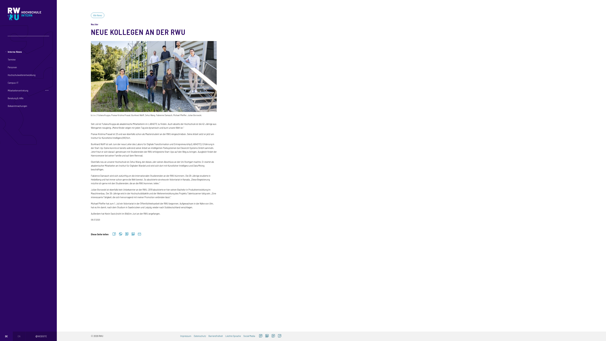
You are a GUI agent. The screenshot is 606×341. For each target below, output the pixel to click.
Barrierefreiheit (215, 335)
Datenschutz (200, 335)
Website (41, 336)
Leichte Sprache (233, 335)
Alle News (97, 15)
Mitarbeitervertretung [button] (18, 90)
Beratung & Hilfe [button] (15, 98)
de (6, 336)
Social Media (249, 335)
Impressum (185, 335)
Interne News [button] (15, 51)
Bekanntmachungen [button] (17, 105)
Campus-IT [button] (13, 82)
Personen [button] (12, 67)
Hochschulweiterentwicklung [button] (21, 74)
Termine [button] (11, 59)
